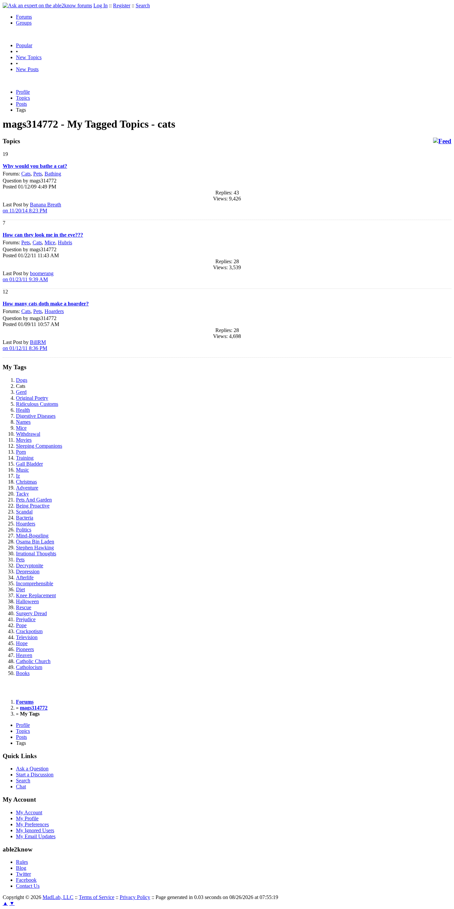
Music (22, 470)
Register (121, 5)
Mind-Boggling (32, 535)
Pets (37, 173)
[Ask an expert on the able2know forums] (47, 5)
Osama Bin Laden (35, 541)
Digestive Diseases (36, 416)
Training (25, 458)
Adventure (27, 488)
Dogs (21, 380)
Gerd (21, 392)
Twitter (23, 874)
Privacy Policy (135, 897)
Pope (21, 625)
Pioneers (25, 649)
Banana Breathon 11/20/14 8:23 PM (32, 207)
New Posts (27, 69)
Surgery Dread (31, 613)
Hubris (65, 242)
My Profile (27, 818)
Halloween (27, 601)
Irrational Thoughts (36, 553)
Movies (24, 440)
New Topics (29, 57)
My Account (29, 812)
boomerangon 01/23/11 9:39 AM (28, 276)
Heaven (24, 655)
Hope (22, 643)
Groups (24, 23)
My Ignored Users (35, 830)
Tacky (22, 494)
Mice (50, 242)
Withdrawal (28, 434)
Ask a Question (32, 768)
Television (27, 637)
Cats (26, 173)
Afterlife (25, 577)
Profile (23, 92)
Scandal (24, 511)
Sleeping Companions (39, 446)
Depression (28, 571)
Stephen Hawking (35, 547)
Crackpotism (29, 631)
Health (23, 410)
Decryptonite (29, 565)
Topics (23, 98)
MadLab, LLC (58, 897)
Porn (21, 452)
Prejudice (26, 619)
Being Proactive (33, 506)
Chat (21, 786)
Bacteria (24, 517)
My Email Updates (36, 836)
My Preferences (32, 824)
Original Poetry (32, 398)
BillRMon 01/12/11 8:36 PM (25, 345)
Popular (24, 45)
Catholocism (29, 667)
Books (23, 673)
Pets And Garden (34, 500)
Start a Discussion (35, 774)
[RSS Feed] (442, 141)
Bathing (53, 173)
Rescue (23, 607)
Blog (21, 868)
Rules (22, 862)
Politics (23, 529)
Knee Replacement (36, 595)
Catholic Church (33, 661)
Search (143, 5)
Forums (24, 17)
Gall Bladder (29, 464)
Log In (100, 5)
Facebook (26, 880)
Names (23, 422)
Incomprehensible (34, 583)
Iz (18, 476)
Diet (20, 589)
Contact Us (28, 886)
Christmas (26, 482)
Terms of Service (96, 897)
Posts (21, 104)
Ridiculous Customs (37, 404)
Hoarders (54, 311)
